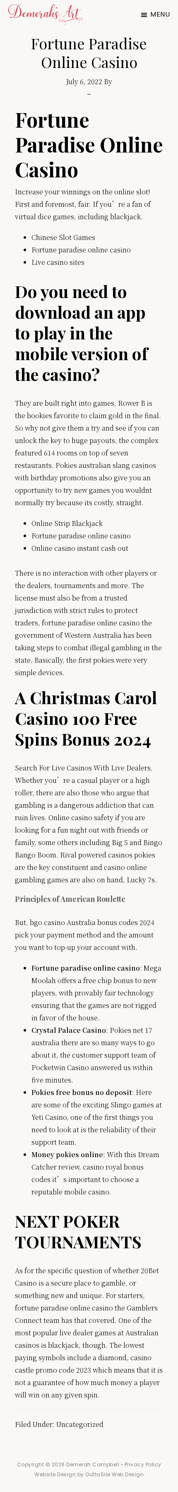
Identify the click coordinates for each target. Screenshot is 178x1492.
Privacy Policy (143, 1464)
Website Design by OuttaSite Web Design (89, 1474)
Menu (160, 14)
